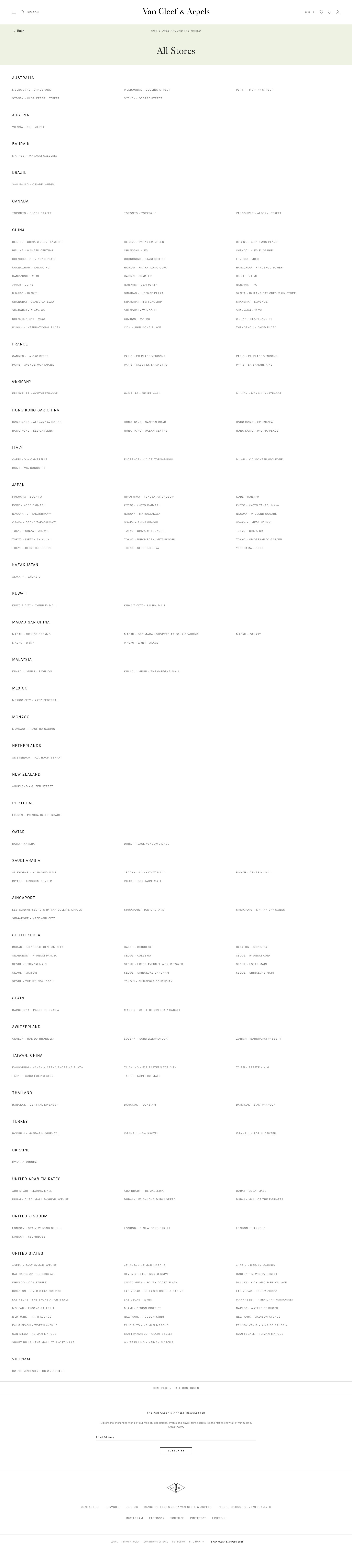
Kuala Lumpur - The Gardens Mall (152, 671)
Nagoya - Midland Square (256, 514)
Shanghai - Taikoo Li (140, 310)
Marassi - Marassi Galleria (34, 155)
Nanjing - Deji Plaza (140, 284)
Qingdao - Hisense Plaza (144, 293)
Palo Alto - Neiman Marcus (146, 1325)
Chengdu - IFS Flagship (254, 250)
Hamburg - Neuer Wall (142, 393)
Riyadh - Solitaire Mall (143, 881)
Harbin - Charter (138, 276)
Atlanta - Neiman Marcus (145, 1265)
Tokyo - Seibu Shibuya (141, 548)
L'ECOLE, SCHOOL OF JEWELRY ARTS (244, 1507)
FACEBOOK (156, 1518)
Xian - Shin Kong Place (142, 327)
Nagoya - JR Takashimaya (32, 514)
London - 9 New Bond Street (147, 1228)
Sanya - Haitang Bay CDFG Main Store (266, 293)
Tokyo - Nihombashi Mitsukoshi (149, 539)
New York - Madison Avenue (258, 1316)
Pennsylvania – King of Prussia (261, 1325)
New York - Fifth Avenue (32, 1316)
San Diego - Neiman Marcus (34, 1334)
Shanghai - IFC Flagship (143, 301)
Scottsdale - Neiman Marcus (260, 1334)
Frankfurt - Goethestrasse (35, 393)
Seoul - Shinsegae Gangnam (146, 972)
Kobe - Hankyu (247, 496)
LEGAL (114, 1541)
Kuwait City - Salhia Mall (145, 605)
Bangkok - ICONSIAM (140, 1104)
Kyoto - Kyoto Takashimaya (257, 505)
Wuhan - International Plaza (36, 327)
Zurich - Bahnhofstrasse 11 (258, 1038)
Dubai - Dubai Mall (251, 1191)
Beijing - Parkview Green (144, 242)
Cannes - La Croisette (30, 356)
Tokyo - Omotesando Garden (259, 539)
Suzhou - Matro (137, 319)
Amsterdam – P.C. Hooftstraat (37, 757)
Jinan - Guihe (22, 284)
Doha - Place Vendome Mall (146, 843)
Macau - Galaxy (248, 634)
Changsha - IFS (136, 250)
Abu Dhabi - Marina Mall (32, 1191)
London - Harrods (251, 1228)
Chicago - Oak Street (29, 1282)
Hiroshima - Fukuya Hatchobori (149, 496)
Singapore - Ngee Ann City (33, 918)
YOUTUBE (177, 1518)
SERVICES (113, 1507)
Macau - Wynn (23, 642)
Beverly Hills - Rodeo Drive (146, 1274)
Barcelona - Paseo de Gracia (35, 1010)
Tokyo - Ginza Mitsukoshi (144, 531)
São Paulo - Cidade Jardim (33, 184)
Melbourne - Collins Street (147, 89)
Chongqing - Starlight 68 (144, 259)
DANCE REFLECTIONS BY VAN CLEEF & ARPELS (178, 1507)
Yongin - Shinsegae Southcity (148, 981)
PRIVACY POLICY (131, 1541)
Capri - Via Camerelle (29, 459)
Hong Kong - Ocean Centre (145, 430)
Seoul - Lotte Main (251, 964)
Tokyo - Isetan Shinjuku (32, 539)
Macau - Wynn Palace (141, 642)
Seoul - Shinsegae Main (255, 972)
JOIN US (132, 1507)
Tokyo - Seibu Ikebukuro (32, 548)
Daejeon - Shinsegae (252, 947)
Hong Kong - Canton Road (145, 422)
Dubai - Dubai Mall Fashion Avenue (40, 1199)
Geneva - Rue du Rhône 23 (33, 1038)
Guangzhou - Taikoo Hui (31, 267)
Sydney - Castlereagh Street (36, 98)
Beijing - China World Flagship (37, 242)
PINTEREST (198, 1518)
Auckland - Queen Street (32, 786)
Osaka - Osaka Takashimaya (34, 522)
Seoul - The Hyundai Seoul (34, 981)
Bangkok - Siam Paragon (256, 1104)
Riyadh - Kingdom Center (32, 881)
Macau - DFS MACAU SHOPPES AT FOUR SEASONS (161, 634)
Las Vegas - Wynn (138, 1299)
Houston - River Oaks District (37, 1291)
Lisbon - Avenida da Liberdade (36, 815)
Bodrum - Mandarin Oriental (35, 1133)
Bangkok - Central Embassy (35, 1104)
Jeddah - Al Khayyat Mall (144, 872)
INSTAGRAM (134, 1518)
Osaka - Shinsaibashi (141, 522)
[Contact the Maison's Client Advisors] (330, 12)
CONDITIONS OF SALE (156, 1541)
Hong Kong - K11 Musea (254, 422)
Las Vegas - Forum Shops (256, 1291)
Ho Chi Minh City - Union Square (38, 1371)
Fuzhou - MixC (247, 259)
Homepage (161, 1388)
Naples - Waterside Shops (257, 1308)
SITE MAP (195, 1541)
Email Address (105, 1437)
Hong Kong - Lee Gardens (32, 430)
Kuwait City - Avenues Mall (34, 605)
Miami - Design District (142, 1308)
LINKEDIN (219, 1518)
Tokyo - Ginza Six (250, 531)
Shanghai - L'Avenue (252, 301)
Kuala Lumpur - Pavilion (32, 671)
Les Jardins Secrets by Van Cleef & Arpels (47, 909)
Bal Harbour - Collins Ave (34, 1274)
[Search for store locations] (321, 12)
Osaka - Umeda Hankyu (254, 522)
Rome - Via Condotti (28, 468)
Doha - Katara (23, 843)
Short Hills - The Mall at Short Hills (43, 1342)
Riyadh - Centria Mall (254, 872)
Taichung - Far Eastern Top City (150, 1067)
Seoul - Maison (24, 972)
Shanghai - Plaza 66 (28, 310)
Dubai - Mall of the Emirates (260, 1199)
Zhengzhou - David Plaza (256, 327)
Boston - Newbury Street (257, 1274)
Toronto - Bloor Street (32, 213)
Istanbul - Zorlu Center (256, 1133)
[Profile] (338, 12)
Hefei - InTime (247, 276)
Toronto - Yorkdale (140, 213)
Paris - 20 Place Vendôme (145, 356)
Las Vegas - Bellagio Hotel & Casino (154, 1291)
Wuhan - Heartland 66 (254, 319)
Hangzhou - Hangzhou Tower (259, 267)
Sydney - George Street (143, 98)
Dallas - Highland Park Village (261, 1282)
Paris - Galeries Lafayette (145, 364)
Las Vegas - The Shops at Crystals (40, 1299)
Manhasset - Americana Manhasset (265, 1299)
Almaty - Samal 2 (26, 576)
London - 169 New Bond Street (37, 1228)
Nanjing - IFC (246, 284)
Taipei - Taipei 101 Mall (142, 1076)
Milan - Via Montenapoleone (259, 459)
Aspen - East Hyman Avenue (34, 1265)
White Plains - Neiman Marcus (148, 1342)
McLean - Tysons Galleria (33, 1308)
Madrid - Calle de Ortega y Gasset (152, 1010)
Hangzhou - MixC (25, 276)
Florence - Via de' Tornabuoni (148, 459)
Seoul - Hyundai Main (29, 964)
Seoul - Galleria (137, 955)
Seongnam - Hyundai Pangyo (34, 955)
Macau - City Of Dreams (31, 634)
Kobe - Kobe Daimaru (29, 505)
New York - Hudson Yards (144, 1316)
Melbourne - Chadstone (31, 89)
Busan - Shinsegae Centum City (37, 947)
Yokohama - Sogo (250, 548)
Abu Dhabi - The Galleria (144, 1191)
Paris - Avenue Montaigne (33, 364)
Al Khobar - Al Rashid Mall (34, 872)
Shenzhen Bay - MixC (28, 319)
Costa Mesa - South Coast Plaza (151, 1282)
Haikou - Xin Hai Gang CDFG (145, 267)
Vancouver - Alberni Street (259, 213)
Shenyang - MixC (249, 310)
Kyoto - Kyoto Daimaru (142, 505)
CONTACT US (90, 1507)
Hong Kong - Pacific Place (257, 430)
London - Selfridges (29, 1236)
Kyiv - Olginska (24, 1162)
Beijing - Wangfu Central (33, 250)
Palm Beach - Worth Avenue (34, 1325)
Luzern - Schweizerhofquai (146, 1038)
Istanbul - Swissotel (141, 1133)
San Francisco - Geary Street (148, 1334)
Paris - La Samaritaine (254, 364)
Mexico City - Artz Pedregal (35, 700)
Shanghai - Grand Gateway (33, 301)
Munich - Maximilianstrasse (259, 393)
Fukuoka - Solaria (27, 496)
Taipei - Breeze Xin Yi (252, 1067)
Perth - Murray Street (254, 89)
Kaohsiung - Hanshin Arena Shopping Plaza (47, 1067)
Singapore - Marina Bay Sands (260, 909)
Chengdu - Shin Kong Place (34, 259)
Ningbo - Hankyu (25, 293)
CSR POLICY (178, 1541)
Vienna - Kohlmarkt (28, 127)
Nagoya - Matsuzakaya (142, 514)
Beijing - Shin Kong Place (257, 242)
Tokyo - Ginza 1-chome (30, 531)
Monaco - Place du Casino (33, 729)
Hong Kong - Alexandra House (36, 422)
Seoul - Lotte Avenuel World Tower (153, 964)
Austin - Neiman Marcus (255, 1265)
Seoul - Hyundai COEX (253, 955)
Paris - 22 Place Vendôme (257, 356)
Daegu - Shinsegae (139, 947)
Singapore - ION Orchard (144, 909)
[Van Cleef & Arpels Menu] (14, 12)
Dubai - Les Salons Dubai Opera (150, 1199)
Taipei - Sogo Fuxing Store (33, 1076)
